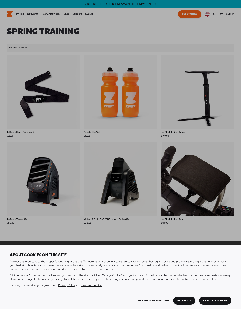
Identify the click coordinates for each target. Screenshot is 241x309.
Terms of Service (91, 285)
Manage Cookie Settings (153, 301)
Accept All (184, 300)
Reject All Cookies (215, 300)
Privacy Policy (66, 285)
